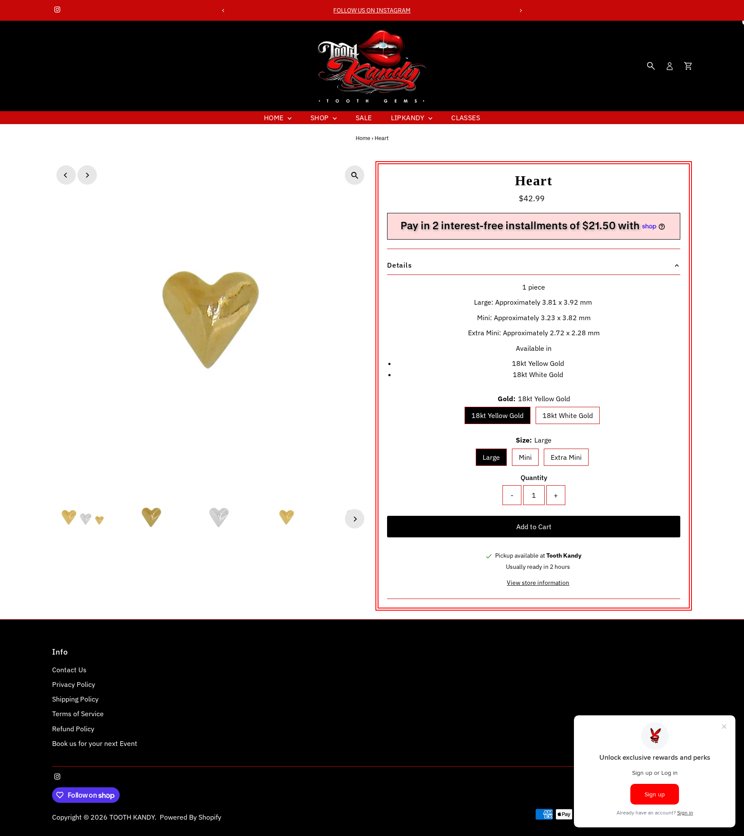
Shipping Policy (75, 699)
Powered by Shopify (190, 817)
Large (491, 457)
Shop (320, 117)
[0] (688, 66)
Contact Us (69, 669)
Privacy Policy (73, 684)
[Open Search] (651, 66)
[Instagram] (57, 10)
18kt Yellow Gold (497, 415)
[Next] (520, 10)
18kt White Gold (567, 415)
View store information (538, 583)
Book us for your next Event (94, 743)
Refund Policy (73, 728)
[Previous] (223, 10)
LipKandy (409, 117)
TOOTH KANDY (132, 817)
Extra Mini (566, 457)
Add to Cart (534, 526)
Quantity (534, 477)
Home (274, 117)
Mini (525, 457)
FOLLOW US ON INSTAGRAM (371, 10)
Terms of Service (78, 713)
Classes (465, 117)
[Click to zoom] (354, 175)
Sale (364, 117)
